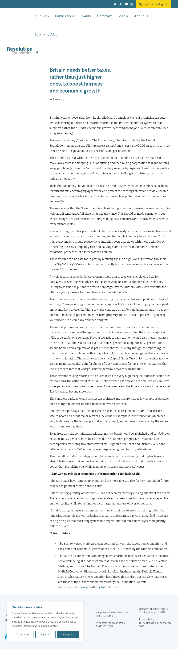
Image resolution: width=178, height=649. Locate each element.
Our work (42, 16)
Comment (104, 16)
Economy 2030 (46, 34)
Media (123, 16)
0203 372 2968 (104, 626)
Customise (23, 634)
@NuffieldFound (109, 587)
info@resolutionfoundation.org (112, 610)
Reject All (45, 634)
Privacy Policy (146, 619)
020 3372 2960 (105, 616)
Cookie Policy (50, 625)
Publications (65, 16)
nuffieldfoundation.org (73, 587)
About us (141, 16)
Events (85, 16)
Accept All (68, 634)
